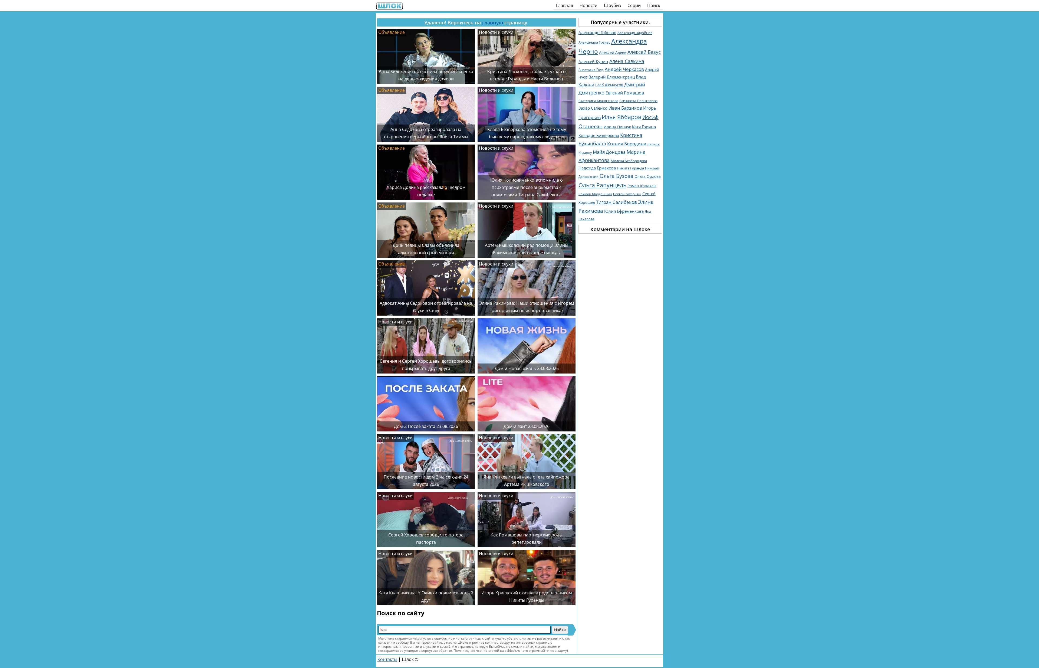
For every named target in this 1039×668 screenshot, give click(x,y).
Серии (634, 5)
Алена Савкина (626, 61)
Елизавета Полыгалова (638, 101)
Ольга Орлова (647, 176)
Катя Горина (644, 126)
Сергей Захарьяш (627, 194)
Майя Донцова (609, 152)
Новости (588, 5)
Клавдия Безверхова (598, 135)
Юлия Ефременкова (624, 211)
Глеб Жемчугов (609, 84)
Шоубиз (612, 5)
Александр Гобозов (597, 32)
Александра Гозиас (594, 42)
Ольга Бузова (616, 175)
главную (492, 22)
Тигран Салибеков (616, 202)
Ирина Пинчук (617, 126)
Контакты (387, 659)
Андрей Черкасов (624, 69)
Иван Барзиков (625, 108)
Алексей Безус (644, 51)
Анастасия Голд (591, 69)
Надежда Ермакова (597, 168)
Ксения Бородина (626, 143)
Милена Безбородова (629, 160)
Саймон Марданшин (595, 194)
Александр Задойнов (634, 32)
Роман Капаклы (641, 185)
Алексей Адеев (612, 52)
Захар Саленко (592, 108)
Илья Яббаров (621, 117)
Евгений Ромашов (625, 93)
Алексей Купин (593, 61)
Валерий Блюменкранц (611, 77)
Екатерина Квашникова (598, 100)
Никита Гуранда (630, 168)
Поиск (653, 5)
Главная (564, 5)
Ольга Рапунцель (602, 185)
